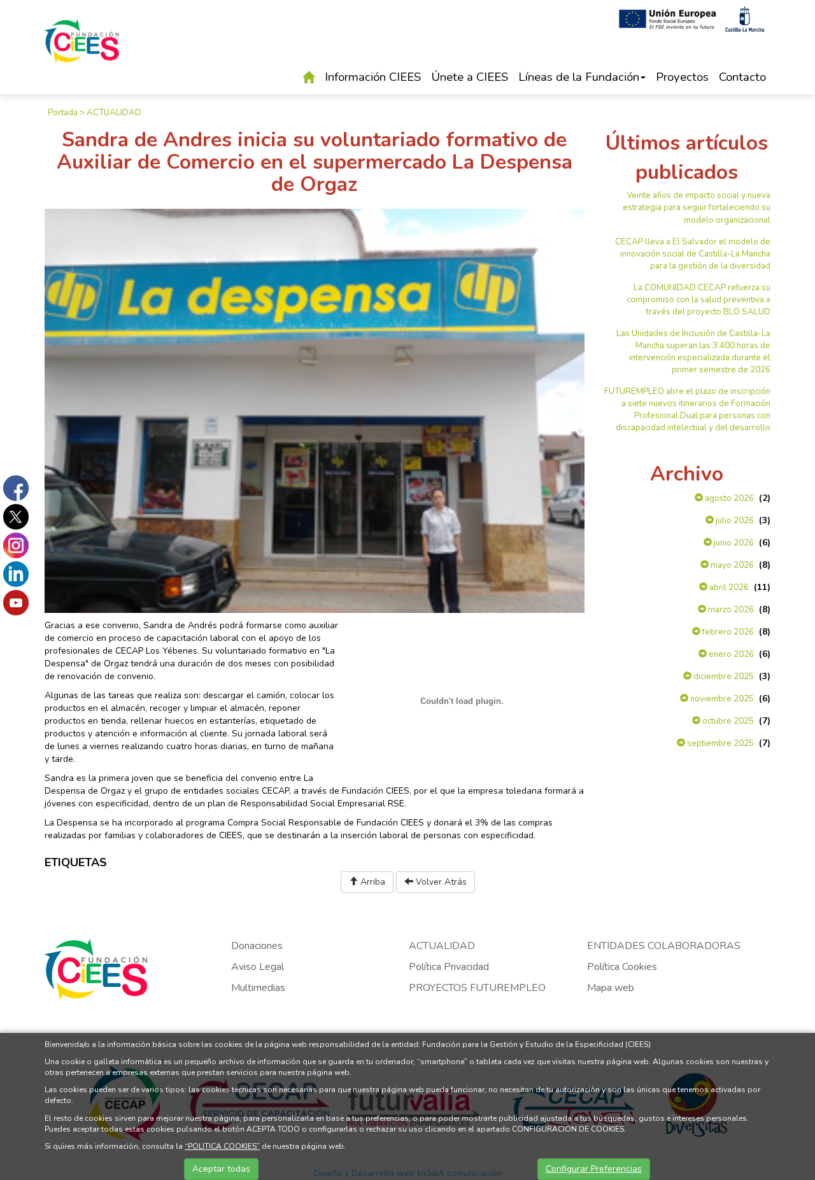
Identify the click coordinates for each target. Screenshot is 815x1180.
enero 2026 (730, 654)
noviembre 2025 (721, 699)
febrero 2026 (727, 632)
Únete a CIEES (469, 77)
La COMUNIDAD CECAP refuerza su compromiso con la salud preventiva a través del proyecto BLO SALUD (698, 300)
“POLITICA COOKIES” (222, 1146)
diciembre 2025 (722, 676)
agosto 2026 (728, 498)
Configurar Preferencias (594, 1169)
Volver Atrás (440, 882)
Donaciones (257, 946)
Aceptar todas (221, 1169)
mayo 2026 (731, 565)
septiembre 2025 (719, 743)
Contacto (742, 77)
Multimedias (258, 988)
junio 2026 (733, 543)
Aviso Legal (257, 967)
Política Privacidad (449, 967)
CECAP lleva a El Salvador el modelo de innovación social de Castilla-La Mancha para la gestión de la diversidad (692, 254)
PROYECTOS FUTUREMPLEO (477, 988)
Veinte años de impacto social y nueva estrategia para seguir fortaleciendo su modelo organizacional (696, 207)
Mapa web (610, 988)
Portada (63, 112)
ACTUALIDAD (114, 112)
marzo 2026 (730, 609)
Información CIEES (373, 77)
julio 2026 (734, 520)
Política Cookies (622, 967)
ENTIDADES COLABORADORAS (664, 946)
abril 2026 (728, 587)
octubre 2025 (727, 721)
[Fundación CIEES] (82, 50)
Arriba (371, 882)
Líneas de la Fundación (578, 77)
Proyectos (682, 77)
